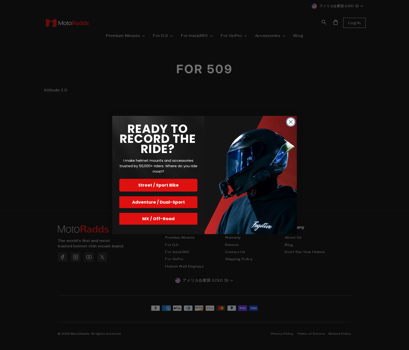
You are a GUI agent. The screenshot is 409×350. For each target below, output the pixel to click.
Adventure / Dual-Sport (158, 202)
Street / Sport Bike (158, 185)
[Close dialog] (291, 122)
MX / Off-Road (158, 219)
